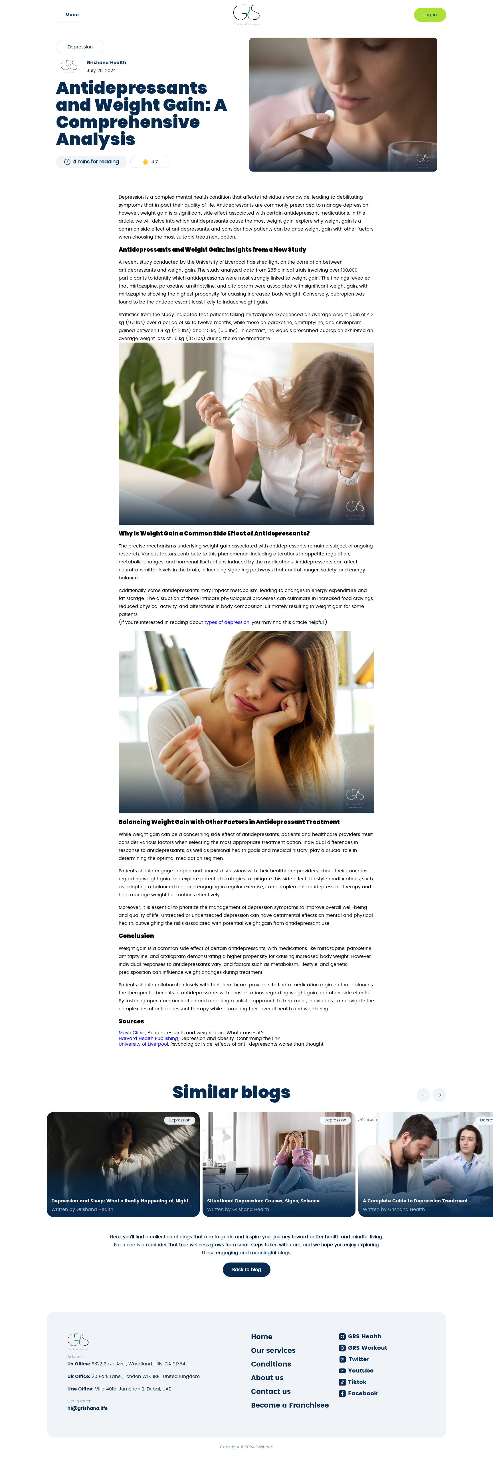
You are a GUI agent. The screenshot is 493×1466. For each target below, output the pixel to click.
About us (267, 1378)
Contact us (271, 1391)
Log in (430, 15)
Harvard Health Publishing (148, 1038)
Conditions (271, 1364)
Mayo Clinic (132, 1033)
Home (261, 1337)
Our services (273, 1350)
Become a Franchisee (290, 1405)
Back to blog (246, 1269)
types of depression (226, 622)
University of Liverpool (143, 1044)
